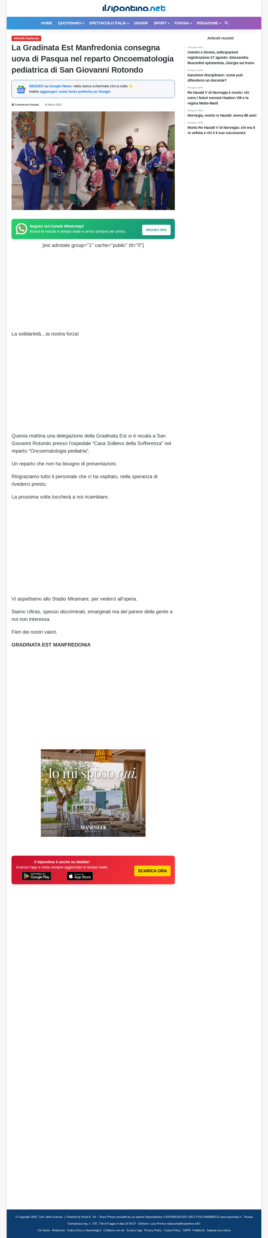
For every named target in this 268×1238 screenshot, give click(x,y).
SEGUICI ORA (156, 230)
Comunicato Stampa (27, 104)
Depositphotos (154, 1216)
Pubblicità (199, 1230)
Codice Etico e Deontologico (84, 1230)
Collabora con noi (113, 1230)
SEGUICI (36, 86)
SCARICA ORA (152, 870)
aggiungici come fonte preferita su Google (75, 92)
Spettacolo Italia (107, 23)
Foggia (181, 23)
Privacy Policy (153, 1230)
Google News (60, 86)
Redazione (207, 23)
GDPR (187, 1230)
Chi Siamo (43, 1230)
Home (46, 23)
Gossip (141, 23)
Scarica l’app (134, 1230)
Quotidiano (69, 23)
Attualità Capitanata (26, 38)
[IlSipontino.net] (134, 8)
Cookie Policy (172, 1230)
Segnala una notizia (219, 1230)
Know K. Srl (88, 1216)
